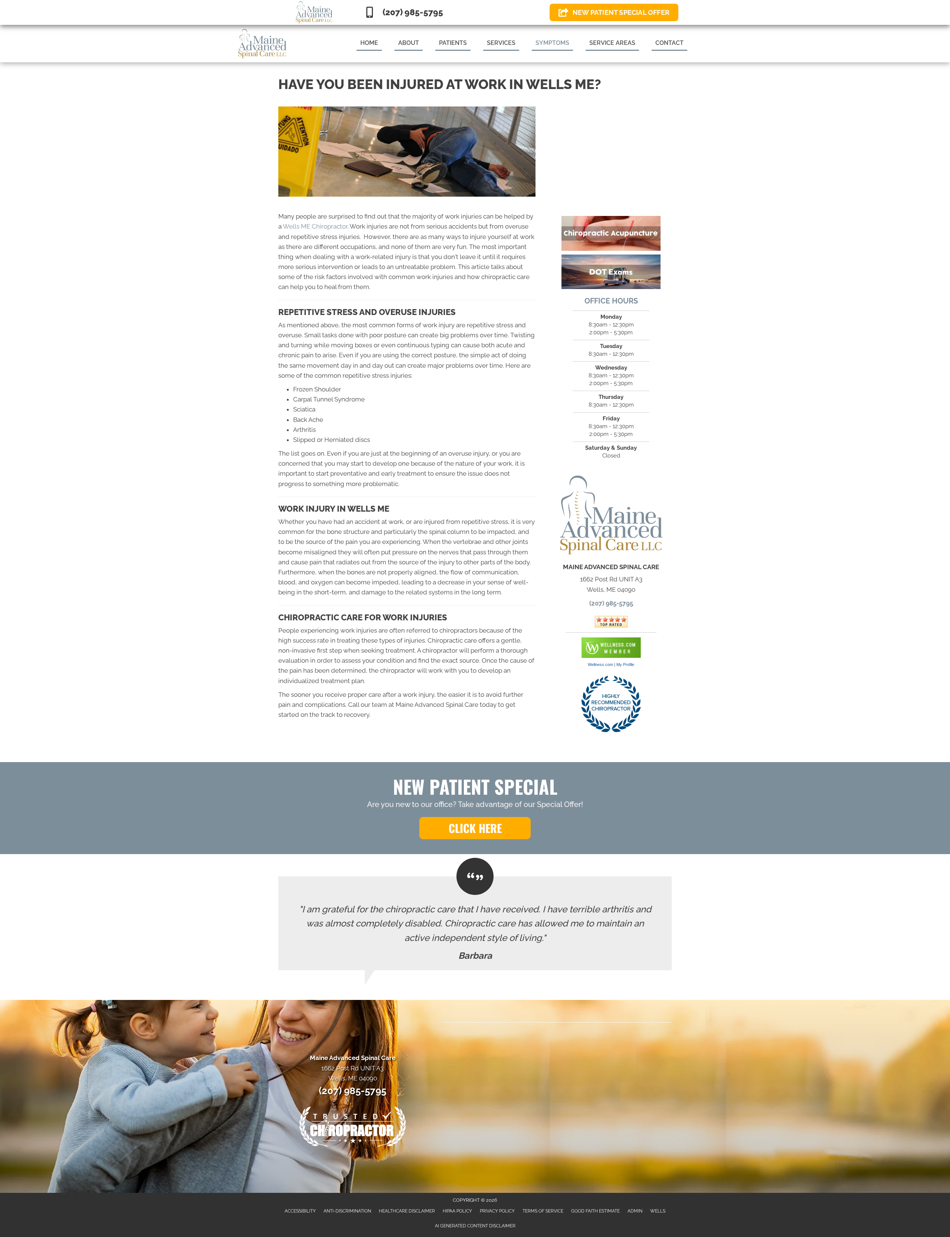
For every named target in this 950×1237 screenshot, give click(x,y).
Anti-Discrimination (347, 1211)
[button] (475, 828)
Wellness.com (600, 664)
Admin (635, 1211)
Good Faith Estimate (595, 1211)
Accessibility (300, 1211)
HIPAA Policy (457, 1211)
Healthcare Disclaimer (407, 1211)
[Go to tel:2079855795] (450, 12)
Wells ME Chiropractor (315, 226)
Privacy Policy (497, 1211)
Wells (657, 1211)
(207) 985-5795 (611, 603)
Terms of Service (542, 1211)
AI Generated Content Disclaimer (475, 1225)
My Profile (625, 664)
